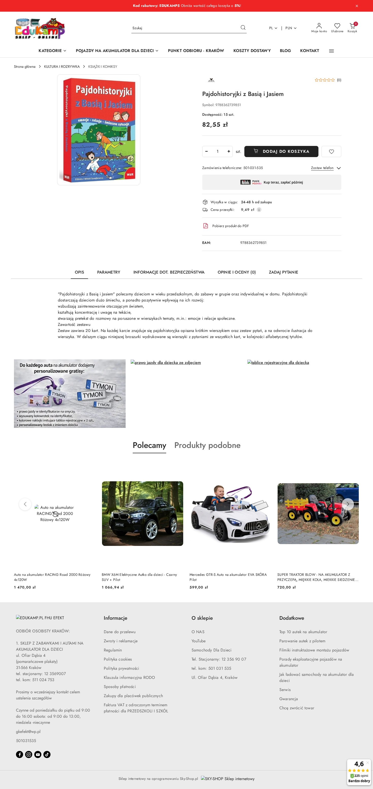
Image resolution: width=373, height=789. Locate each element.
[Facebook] (19, 754)
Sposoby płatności (120, 687)
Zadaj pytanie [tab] (283, 272)
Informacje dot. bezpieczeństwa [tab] (169, 272)
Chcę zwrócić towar (296, 708)
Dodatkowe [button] (291, 618)
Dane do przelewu (120, 632)
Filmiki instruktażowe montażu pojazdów (314, 650)
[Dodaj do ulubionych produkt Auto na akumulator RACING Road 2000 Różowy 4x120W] (90, 465)
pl (271, 27)
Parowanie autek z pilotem (302, 641)
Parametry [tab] (108, 272)
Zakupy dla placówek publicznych (133, 696)
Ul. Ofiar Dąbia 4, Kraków (215, 677)
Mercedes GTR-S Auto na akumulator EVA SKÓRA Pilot (228, 577)
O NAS (198, 632)
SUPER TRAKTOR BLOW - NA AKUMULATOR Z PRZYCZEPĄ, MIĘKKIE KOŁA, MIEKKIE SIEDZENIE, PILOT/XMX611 (316, 577)
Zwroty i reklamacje (121, 641)
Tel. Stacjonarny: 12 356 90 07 (219, 659)
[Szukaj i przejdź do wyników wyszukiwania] (243, 28)
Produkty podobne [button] (207, 445)
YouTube (199, 641)
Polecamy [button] (149, 445)
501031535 (26, 741)
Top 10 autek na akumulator (303, 632)
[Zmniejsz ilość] (206, 151)
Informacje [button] (115, 618)
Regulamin (113, 650)
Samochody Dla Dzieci (211, 650)
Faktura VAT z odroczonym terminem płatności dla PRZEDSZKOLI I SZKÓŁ (136, 708)
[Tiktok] (46, 754)
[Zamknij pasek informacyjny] (356, 6)
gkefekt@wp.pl (28, 731)
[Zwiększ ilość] (228, 151)
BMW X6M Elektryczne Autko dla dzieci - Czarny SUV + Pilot (139, 577)
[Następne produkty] (347, 504)
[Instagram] (28, 754)
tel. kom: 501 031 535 (211, 668)
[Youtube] (37, 754)
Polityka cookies (118, 659)
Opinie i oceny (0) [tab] (237, 272)
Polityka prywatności (121, 668)
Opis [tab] (79, 272)
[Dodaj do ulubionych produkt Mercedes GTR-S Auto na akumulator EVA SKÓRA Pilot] (265, 465)
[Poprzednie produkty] (25, 504)
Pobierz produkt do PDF (230, 225)
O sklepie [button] (202, 618)
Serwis (285, 690)
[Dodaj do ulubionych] (331, 151)
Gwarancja (288, 699)
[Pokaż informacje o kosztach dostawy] (259, 209)
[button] (331, 51)
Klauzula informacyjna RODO (129, 677)
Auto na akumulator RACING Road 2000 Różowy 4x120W (52, 577)
